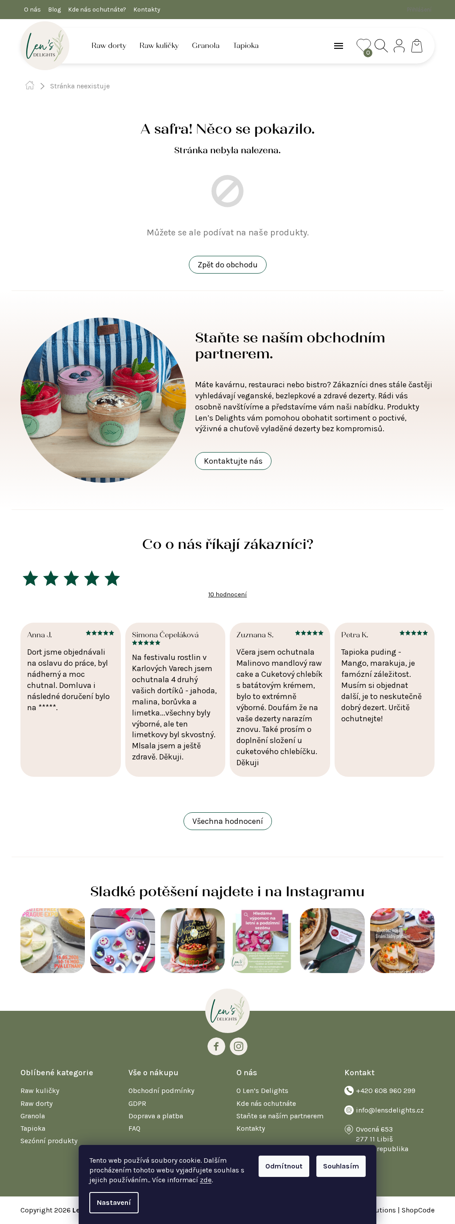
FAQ (134, 1128)
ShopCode (418, 1210)
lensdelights (238, 1046)
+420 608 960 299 (385, 1090)
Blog (54, 9)
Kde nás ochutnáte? (97, 9)
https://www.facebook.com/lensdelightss (216, 1046)
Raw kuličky (39, 1090)
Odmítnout (284, 1166)
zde (206, 1180)
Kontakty (146, 9)
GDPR (137, 1103)
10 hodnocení (227, 594)
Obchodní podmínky (161, 1090)
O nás (32, 9)
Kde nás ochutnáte (266, 1103)
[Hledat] (381, 46)
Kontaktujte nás (233, 461)
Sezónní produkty (48, 1141)
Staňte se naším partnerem (279, 1116)
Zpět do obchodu (228, 265)
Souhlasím (341, 1166)
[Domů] (30, 85)
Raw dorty (36, 1103)
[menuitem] (109, 45)
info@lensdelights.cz (390, 1110)
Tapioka (32, 1128)
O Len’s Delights (262, 1090)
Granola (32, 1116)
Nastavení (114, 1202)
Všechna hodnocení (227, 821)
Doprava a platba (155, 1116)
